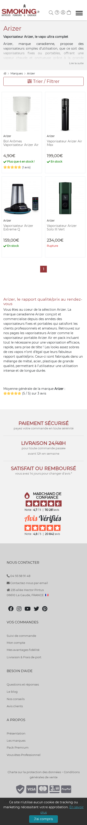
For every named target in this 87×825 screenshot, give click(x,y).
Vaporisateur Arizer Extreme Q (18, 227)
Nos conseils (16, 699)
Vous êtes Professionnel (24, 755)
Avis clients (15, 706)
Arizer (31, 73)
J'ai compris (43, 819)
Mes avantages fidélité (23, 650)
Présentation (16, 733)
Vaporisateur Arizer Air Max (64, 143)
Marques (16, 73)
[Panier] (69, 13)
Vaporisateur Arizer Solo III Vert (62, 227)
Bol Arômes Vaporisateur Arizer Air (21, 143)
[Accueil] (4, 73)
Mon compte (16, 642)
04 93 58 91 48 (20, 576)
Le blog (12, 691)
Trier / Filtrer (46, 81)
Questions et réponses (23, 684)
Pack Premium (18, 747)
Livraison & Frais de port (24, 657)
